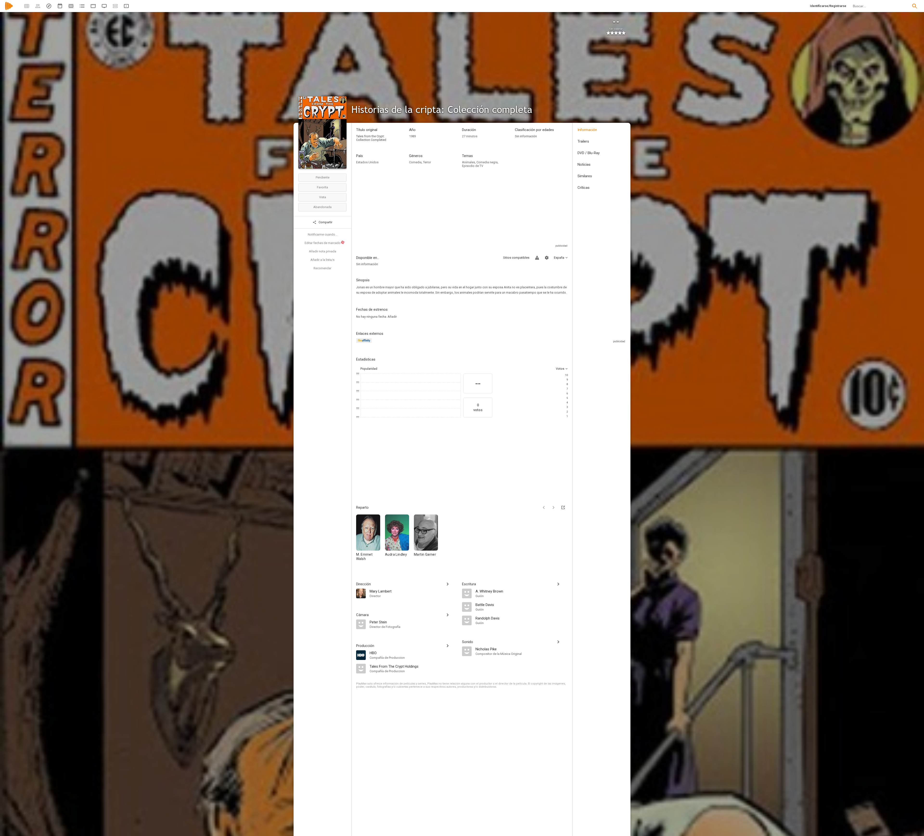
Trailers (583, 141)
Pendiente (322, 177)
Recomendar (322, 268)
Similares (585, 176)
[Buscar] (914, 6)
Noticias (584, 164)
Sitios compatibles (516, 257)
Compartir (325, 222)
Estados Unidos (367, 162)
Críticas (584, 187)
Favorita (322, 187)
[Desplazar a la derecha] (553, 507)
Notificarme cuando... (322, 234)
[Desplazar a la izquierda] (544, 507)
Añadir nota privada (322, 251)
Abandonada (322, 207)
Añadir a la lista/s (322, 260)
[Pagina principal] (9, 9)
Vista (322, 197)
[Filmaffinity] (364, 343)
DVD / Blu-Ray (589, 153)
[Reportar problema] (537, 258)
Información (587, 130)
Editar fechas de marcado (324, 243)
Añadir (392, 316)
